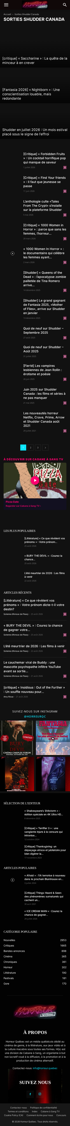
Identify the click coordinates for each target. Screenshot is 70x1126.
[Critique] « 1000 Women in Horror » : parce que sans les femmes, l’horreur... (44, 229)
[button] (6, 5)
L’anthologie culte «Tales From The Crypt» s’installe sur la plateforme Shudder (42, 206)
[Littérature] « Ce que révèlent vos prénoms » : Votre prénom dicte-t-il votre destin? (34, 605)
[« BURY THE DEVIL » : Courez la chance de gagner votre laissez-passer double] (13, 560)
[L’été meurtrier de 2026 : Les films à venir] (13, 577)
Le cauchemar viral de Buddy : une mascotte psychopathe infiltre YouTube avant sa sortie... (32, 667)
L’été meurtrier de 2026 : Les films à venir (34, 646)
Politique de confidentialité (43, 1107)
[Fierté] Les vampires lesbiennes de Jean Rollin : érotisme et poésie (42, 370)
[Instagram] (39, 1094)
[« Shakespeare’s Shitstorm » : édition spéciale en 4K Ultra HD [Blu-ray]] (13, 815)
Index (34, 1111)
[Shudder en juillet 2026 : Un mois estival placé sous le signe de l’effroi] (35, 121)
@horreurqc (35, 716)
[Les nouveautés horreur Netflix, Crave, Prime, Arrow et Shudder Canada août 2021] (13, 417)
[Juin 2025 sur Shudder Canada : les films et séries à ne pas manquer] (13, 394)
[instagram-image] (17, 738)
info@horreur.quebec (45, 1068)
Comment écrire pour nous (40, 1115)
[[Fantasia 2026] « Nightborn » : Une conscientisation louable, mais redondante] (35, 85)
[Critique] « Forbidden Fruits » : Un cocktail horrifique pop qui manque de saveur (44, 158)
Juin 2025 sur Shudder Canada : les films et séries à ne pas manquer (44, 394)
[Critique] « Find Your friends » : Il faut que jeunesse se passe (44, 182)
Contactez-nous (18, 1107)
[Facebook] (30, 1094)
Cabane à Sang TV (50, 1111)
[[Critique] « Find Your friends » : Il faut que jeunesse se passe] (13, 182)
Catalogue (20, 26)
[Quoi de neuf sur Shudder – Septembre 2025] (13, 333)
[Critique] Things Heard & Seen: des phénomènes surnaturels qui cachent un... (43, 896)
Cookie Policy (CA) (13, 1115)
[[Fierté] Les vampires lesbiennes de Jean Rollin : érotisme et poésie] (13, 370)
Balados (8, 26)
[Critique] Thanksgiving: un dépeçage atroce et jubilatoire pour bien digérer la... (45, 850)
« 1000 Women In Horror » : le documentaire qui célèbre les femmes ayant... (43, 253)
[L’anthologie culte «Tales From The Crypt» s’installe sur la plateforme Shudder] (13, 206)
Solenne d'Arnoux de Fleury (16, 614)
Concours (48, 26)
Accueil (7, 14)
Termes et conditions (18, 1111)
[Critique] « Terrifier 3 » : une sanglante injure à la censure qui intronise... (43, 832)
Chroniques (34, 26)
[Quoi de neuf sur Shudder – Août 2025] (13, 351)
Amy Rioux (8, 696)
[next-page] (45, 448)
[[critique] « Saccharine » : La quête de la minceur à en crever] (35, 50)
